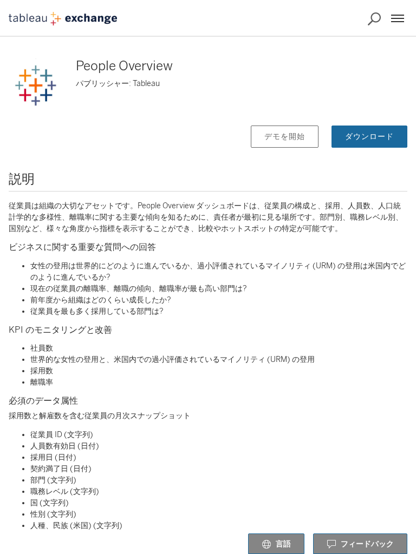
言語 (283, 544)
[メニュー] (397, 18)
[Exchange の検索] (374, 19)
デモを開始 (284, 136)
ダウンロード (369, 136)
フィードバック (367, 544)
